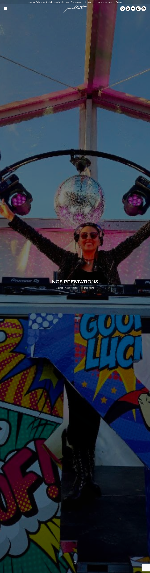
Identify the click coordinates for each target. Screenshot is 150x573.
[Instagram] (122, 8)
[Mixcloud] (128, 8)
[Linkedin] (138, 8)
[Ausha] (143, 8)
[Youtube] (133, 8)
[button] (6, 8)
